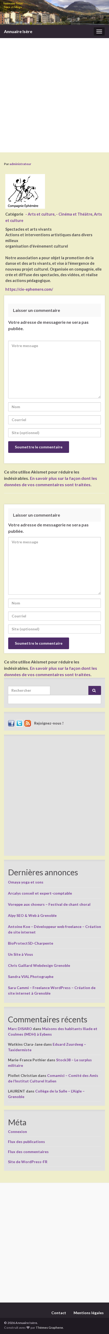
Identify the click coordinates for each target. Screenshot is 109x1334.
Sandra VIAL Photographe (30, 976)
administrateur (20, 164)
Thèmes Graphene (49, 1328)
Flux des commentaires (28, 1151)
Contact (58, 1312)
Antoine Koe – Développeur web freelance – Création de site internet (54, 929)
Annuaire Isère (18, 31)
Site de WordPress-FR (27, 1161)
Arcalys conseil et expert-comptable (40, 893)
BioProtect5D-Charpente (30, 943)
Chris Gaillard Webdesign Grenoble (39, 965)
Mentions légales (89, 1312)
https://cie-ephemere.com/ (29, 289)
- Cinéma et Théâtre (74, 214)
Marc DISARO (20, 1028)
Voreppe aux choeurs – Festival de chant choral (49, 904)
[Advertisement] (54, 95)
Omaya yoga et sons (25, 882)
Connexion (17, 1131)
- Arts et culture (39, 214)
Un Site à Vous (20, 954)
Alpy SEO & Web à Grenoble (32, 915)
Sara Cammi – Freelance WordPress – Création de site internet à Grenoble (52, 990)
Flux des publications (26, 1141)
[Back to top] (97, 1322)
